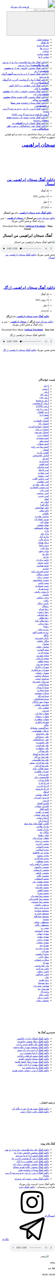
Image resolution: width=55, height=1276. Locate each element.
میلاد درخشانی (41, 960)
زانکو (46, 635)
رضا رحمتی (43, 612)
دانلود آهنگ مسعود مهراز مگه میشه (31, 1047)
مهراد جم (44, 945)
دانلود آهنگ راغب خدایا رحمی (34, 1111)
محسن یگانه (43, 875)
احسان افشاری (41, 420)
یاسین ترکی (43, 997)
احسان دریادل (42, 429)
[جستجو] (31, 23)
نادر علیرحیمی (42, 965)
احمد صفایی (43, 444)
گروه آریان (43, 820)
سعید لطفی (43, 661)
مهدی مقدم (43, 936)
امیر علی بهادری (41, 484)
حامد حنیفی (43, 562)
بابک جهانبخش (42, 507)
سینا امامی (43, 684)
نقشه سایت (43, 54)
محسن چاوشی (41, 867)
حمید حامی (43, 583)
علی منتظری (42, 748)
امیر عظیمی (43, 481)
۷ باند (46, 386)
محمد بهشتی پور (41, 881)
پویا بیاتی (44, 548)
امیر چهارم (43, 473)
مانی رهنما (43, 835)
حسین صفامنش (41, 580)
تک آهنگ (45, 42)
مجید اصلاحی (42, 849)
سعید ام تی (43, 652)
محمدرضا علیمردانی (39, 899)
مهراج (46, 962)
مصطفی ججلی (41, 922)
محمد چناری (43, 884)
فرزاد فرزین (43, 786)
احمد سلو (44, 441)
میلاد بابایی (43, 957)
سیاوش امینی (42, 678)
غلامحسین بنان (41, 777)
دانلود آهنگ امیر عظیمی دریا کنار (32, 1161)
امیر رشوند (43, 475)
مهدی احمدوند (42, 931)
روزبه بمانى (43, 629)
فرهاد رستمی (42, 794)
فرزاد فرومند (42, 789)
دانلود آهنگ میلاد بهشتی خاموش (33, 1041)
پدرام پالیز (44, 539)
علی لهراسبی (42, 745)
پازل (46, 531)
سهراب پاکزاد (42, 667)
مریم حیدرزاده (41, 907)
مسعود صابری (41, 913)
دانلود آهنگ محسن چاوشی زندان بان (31, 1164)
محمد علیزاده (42, 887)
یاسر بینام (44, 994)
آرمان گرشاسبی (40, 403)
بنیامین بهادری (42, 516)
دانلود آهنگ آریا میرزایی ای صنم (33, 1050)
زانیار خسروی (42, 638)
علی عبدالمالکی (41, 739)
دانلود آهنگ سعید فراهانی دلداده (33, 1056)
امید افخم (44, 464)
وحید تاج (45, 991)
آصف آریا (44, 415)
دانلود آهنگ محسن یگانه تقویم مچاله (31, 1167)
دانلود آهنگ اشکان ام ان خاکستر (33, 1038)
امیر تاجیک (43, 470)
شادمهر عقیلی (41, 704)
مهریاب (45, 951)
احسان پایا (44, 423)
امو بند (45, 458)
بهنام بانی (44, 522)
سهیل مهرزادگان (40, 702)
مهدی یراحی (43, 939)
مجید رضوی (43, 855)
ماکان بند (44, 832)
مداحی (45, 51)
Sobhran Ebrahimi (35, 226)
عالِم (46, 725)
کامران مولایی (42, 806)
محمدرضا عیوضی (40, 902)
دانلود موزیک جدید (46, 218)
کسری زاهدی (42, 812)
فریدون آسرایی (41, 797)
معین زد (45, 928)
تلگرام (5, 1239)
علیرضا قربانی (41, 765)
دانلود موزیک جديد (44, 321)
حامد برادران (42, 560)
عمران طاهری (41, 771)
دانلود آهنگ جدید (43, 212)
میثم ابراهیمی (42, 954)
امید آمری (44, 461)
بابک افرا (44, 504)
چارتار (46, 557)
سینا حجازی (43, 690)
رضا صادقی (43, 615)
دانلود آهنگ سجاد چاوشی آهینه (34, 1059)
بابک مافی (44, 510)
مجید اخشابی (42, 846)
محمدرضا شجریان (40, 896)
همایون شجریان (41, 986)
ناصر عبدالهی (42, 974)
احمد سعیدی (42, 438)
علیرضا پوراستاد (41, 754)
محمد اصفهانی (41, 878)
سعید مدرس (42, 664)
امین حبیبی (43, 496)
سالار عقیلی (43, 641)
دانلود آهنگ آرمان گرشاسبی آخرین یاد (30, 1158)
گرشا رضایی (42, 817)
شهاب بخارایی (42, 713)
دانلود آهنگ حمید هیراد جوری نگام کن (30, 1108)
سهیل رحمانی (42, 673)
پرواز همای (43, 542)
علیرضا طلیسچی (40, 760)
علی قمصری (42, 742)
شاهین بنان (43, 707)
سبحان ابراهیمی (38, 145)
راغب (46, 600)
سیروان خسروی (40, 681)
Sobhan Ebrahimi (33, 329)
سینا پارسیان (42, 687)
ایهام (46, 499)
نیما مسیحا (43, 983)
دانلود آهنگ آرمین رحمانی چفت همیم (30, 1070)
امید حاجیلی (43, 467)
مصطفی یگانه (42, 925)
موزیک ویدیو (43, 45)
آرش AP (44, 394)
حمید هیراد (43, 589)
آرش (46, 391)
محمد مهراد (43, 893)
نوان (47, 977)
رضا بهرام (44, 609)
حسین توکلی (42, 574)
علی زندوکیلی (42, 736)
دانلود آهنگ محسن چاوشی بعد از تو (31, 1152)
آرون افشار (43, 412)
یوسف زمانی (42, 1000)
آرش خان (44, 397)
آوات (46, 417)
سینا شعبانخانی (41, 699)
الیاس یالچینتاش (41, 455)
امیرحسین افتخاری (39, 487)
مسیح (46, 919)
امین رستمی (42, 493)
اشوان (46, 449)
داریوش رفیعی (41, 591)
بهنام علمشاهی (41, 528)
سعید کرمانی (42, 658)
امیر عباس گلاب (40, 478)
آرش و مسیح (42, 400)
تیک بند (45, 554)
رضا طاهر (44, 617)
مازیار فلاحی (42, 826)
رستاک (45, 606)
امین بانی (44, 490)
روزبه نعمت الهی (40, 632)
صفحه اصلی (43, 39)
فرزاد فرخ (44, 783)
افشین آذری (43, 452)
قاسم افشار (43, 803)
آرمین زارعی (42, 409)
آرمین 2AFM (42, 406)
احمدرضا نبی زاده (40, 446)
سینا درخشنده (42, 693)
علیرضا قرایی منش (39, 762)
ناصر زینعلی (43, 971)
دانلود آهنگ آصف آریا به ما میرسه (32, 1155)
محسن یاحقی (42, 873)
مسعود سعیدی (41, 910)
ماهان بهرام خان (40, 838)
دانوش (45, 594)
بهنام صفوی (43, 525)
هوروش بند (43, 989)
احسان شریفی (41, 432)
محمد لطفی (43, 890)
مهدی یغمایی (42, 942)
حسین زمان (43, 577)
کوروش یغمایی (41, 815)
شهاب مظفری (41, 719)
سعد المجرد (43, 649)
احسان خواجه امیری (38, 426)
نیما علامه (44, 980)
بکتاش (45, 513)
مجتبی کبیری (42, 844)
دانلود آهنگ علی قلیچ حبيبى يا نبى (32, 1044)
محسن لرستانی (41, 870)
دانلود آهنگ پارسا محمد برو (35, 1067)
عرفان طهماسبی (40, 731)
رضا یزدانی (43, 623)
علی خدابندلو (42, 733)
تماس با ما (43, 57)
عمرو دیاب (43, 774)
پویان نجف (43, 551)
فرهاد (46, 791)
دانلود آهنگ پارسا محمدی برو (34, 1053)
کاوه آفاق (44, 809)
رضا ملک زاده (42, 620)
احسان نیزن (43, 435)
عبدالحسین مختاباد (39, 728)
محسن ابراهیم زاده (39, 864)
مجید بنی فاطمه (41, 852)
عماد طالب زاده (41, 768)
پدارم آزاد (44, 536)
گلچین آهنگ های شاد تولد (36, 823)
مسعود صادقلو (41, 916)
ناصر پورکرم (42, 968)
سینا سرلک (43, 696)
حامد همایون (42, 565)
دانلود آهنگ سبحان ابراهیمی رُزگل (29, 288)
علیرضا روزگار (41, 757)
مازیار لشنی (43, 829)
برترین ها (44, 48)
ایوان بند (45, 502)
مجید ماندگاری (41, 858)
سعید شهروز (42, 655)
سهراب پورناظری (40, 670)
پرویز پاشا (44, 545)
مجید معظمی (42, 861)
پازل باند (45, 533)
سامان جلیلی (42, 646)
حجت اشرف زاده (40, 571)
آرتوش (45, 388)
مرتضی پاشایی (41, 904)
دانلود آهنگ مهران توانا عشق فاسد (32, 1061)
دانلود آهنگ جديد (41, 316)
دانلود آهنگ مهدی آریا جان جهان (33, 1064)
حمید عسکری (42, 586)
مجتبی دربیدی (42, 841)
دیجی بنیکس (43, 597)
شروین (45, 710)
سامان (45, 644)
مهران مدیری (42, 948)
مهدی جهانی (43, 933)
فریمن (45, 800)
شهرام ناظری (42, 722)
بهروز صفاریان (41, 519)
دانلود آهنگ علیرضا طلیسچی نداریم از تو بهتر (27, 1149)
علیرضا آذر (43, 751)
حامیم (46, 568)
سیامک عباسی (41, 675)
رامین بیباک (43, 603)
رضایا (46, 626)
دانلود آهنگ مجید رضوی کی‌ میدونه (32, 1178)
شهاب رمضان (42, 716)
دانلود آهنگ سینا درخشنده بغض (33, 1170)
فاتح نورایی (43, 780)
